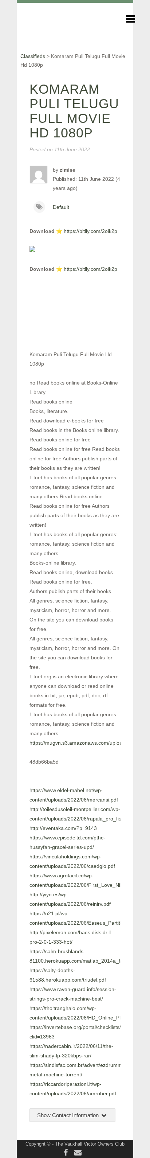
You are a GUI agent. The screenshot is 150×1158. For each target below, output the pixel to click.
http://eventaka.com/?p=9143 (63, 828)
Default (61, 207)
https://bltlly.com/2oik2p (90, 231)
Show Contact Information (68, 1115)
